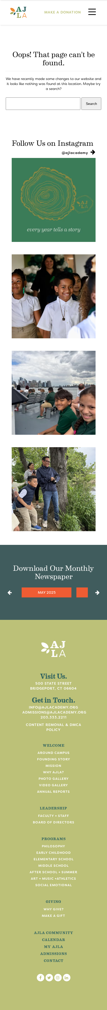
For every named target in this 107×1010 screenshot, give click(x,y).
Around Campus (54, 753)
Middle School (53, 866)
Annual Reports (53, 792)
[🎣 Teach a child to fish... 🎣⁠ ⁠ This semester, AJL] (54, 489)
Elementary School (54, 859)
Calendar (53, 939)
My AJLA (53, 946)
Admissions (53, 953)
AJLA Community (53, 932)
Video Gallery (53, 785)
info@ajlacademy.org (53, 707)
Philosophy (53, 846)
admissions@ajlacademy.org (54, 712)
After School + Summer (53, 872)
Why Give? (54, 909)
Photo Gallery (54, 779)
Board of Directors (53, 822)
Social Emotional (53, 885)
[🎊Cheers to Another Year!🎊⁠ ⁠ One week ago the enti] (54, 296)
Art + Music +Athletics (53, 878)
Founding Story (53, 759)
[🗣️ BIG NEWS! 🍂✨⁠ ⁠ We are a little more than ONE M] (54, 200)
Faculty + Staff (53, 816)
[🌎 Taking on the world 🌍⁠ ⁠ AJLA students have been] (54, 393)
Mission (53, 766)
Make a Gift (53, 916)
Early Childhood (53, 853)
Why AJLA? (53, 772)
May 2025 (46, 592)
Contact (53, 960)
